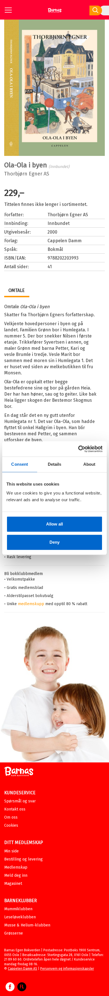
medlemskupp (31, 604)
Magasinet (13, 883)
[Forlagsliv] (21, 990)
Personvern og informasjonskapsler (67, 969)
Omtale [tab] (16, 290)
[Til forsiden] (54, 12)
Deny (54, 542)
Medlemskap (15, 867)
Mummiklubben (18, 909)
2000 (52, 232)
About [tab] (89, 464)
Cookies (11, 825)
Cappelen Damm (65, 240)
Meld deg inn (15, 875)
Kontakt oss (14, 809)
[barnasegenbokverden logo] (18, 772)
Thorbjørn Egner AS (26, 174)
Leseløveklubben (20, 917)
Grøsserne (13, 933)
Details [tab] (54, 464)
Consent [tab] (19, 464)
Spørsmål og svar (20, 801)
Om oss (11, 817)
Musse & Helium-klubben (27, 925)
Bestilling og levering (23, 859)
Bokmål (55, 249)
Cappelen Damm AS (22, 969)
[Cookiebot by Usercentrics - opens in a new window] (78, 449)
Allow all (54, 524)
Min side (11, 851)
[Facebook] (10, 990)
